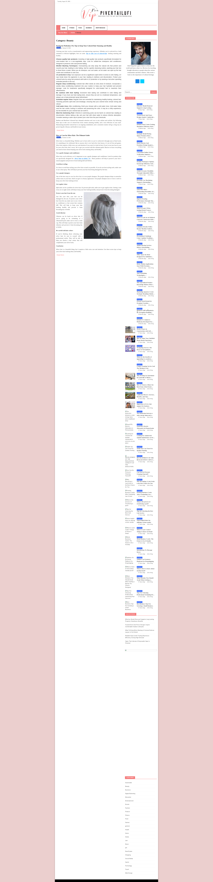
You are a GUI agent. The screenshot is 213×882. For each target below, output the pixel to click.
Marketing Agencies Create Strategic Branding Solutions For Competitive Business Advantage (146, 293)
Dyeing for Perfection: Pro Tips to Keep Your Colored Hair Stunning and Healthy (84, 46)
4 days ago (141, 109)
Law (126, 840)
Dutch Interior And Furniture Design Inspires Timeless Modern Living (145, 144)
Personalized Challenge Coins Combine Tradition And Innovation (145, 237)
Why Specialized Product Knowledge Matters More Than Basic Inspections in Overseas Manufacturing (145, 284)
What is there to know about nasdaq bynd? (145, 569)
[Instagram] (152, 1)
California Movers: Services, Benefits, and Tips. (145, 395)
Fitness (71, 27)
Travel (127, 869)
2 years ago (141, 333)
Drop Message (100, 27)
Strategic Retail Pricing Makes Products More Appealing (144, 135)
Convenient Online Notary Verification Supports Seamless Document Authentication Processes (145, 153)
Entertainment (129, 800)
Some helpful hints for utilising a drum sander (144, 521)
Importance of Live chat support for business (144, 405)
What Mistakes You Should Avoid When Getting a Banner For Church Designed (145, 579)
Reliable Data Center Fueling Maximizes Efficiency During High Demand (146, 126)
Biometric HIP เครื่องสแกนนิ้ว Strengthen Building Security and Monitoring (145, 312)
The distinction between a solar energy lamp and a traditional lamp (145, 414)
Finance (127, 811)
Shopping (128, 855)
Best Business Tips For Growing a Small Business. (145, 605)
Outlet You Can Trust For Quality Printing (145, 449)
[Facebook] (147, 1)
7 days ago (141, 119)
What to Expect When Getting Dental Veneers (144, 209)
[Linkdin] (155, 1)
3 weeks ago (142, 147)
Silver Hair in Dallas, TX (82, 158)
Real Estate (128, 851)
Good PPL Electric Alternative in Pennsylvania (145, 427)
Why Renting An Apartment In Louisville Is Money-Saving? (145, 377)
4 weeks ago (142, 175)
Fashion (127, 808)
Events (127, 804)
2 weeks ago (142, 128)
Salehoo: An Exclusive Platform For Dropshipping (145, 560)
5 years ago (141, 524)
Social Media (129, 858)
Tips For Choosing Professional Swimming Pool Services (145, 594)
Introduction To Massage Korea (144, 551)
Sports (127, 862)
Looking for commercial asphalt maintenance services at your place (146, 437)
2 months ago (142, 193)
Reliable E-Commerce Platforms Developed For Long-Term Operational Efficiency (144, 321)
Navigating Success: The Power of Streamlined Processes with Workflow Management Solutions (144, 349)
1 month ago (142, 184)
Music (127, 844)
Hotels (127, 837)
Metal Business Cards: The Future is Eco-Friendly (145, 540)
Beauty (127, 786)
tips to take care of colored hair (96, 53)
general (127, 826)
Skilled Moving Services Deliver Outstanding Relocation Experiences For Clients (145, 246)
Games (127, 822)
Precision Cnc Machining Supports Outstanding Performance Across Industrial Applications (144, 181)
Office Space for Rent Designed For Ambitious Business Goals (144, 256)
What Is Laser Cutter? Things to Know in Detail (144, 530)
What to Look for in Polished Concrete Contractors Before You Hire (146, 219)
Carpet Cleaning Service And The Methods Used (146, 367)
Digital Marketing (130, 793)
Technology (128, 865)
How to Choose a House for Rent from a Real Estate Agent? (145, 386)
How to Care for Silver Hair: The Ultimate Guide (73, 135)
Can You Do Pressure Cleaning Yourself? (143, 473)
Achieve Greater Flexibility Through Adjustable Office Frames (145, 172)
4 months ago (142, 314)
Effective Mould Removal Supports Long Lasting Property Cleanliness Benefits (144, 107)
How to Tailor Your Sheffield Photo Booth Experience (146, 339)
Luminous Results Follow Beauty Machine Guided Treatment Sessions (144, 228)
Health (127, 829)
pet (126, 847)
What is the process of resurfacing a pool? (143, 502)
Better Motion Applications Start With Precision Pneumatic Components (145, 265)
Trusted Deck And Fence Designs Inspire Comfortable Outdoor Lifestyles (146, 116)
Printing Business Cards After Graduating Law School (144, 494)
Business (89, 27)
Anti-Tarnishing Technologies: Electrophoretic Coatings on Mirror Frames (145, 274)
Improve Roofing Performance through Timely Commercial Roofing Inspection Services (146, 200)
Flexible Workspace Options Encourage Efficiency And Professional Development (145, 163)
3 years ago (141, 351)
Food (80, 27)
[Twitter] (150, 1)
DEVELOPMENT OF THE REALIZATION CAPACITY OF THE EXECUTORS (146, 459)
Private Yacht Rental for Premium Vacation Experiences (144, 302)
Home (63, 27)
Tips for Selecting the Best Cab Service (145, 512)
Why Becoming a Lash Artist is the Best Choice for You (146, 482)
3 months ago (142, 268)
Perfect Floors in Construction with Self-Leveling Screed (144, 330)
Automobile (128, 782)
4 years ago (141, 417)
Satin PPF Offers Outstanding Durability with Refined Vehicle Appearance (145, 191)
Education (128, 797)
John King (59, 48)
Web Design (128, 873)
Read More (60, 130)
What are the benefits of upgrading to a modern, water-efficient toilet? (144, 358)
